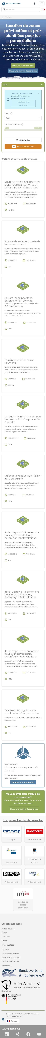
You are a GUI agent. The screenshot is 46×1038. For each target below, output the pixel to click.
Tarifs (8, 1016)
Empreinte (10, 1014)
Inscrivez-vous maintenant (23, 103)
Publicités (15, 1016)
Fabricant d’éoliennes (10, 961)
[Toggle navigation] (42, 3)
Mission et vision (8, 928)
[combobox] (22, 118)
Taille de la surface (12, 124)
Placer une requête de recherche (23, 71)
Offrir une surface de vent (23, 65)
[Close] (38, 93)
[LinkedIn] (7, 1034)
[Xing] (18, 1034)
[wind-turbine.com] (2, 17)
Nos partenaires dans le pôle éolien (23, 820)
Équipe (4, 932)
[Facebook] (28, 1034)
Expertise (5, 949)
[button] (43, 9)
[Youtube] (39, 1034)
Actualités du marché (10, 953)
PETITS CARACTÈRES (22, 1014)
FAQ (21, 1016)
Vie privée (35, 1014)
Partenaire (5, 936)
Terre (7, 113)
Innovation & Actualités (11, 957)
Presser (4, 940)
